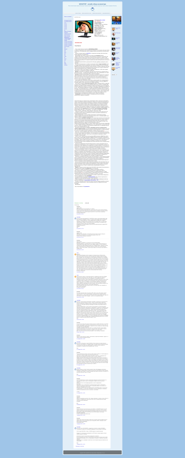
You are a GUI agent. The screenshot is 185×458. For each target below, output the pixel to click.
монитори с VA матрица (68, 45)
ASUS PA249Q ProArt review (118, 48)
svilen (78, 252)
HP (64, 57)
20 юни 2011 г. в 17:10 (80, 228)
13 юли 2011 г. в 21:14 (80, 288)
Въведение (66, 32)
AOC (65, 50)
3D (64, 30)
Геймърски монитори (67, 33)
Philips (65, 63)
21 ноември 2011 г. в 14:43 (81, 338)
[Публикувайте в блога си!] (86, 203)
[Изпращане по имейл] (85, 203)
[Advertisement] (92, 98)
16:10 (65, 22)
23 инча (65, 25)
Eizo (65, 55)
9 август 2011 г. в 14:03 (80, 319)
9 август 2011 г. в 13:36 (80, 297)
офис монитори (66, 46)
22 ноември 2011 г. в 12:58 (81, 375)
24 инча (65, 26)
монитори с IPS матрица (68, 41)
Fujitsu (65, 56)
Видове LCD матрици (67, 31)
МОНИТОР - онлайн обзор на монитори (92, 4)
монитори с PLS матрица (68, 42)
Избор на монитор (67, 36)
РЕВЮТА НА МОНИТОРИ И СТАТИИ (86, 13)
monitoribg (78, 300)
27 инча (65, 27)
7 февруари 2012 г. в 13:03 (81, 415)
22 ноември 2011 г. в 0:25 (81, 364)
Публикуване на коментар (80, 446)
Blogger (104, 452)
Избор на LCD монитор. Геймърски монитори (118, 64)
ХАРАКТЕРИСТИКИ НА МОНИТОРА (96, 13)
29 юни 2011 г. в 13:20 (80, 249)
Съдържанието (87, 186)
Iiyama (65, 58)
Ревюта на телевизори (67, 16)
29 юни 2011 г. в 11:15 (80, 237)
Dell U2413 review (117, 53)
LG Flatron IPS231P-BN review (118, 58)
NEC (65, 62)
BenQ (65, 52)
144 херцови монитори (68, 21)
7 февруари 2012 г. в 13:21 (81, 444)
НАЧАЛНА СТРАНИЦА (78, 13)
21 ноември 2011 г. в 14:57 (81, 349)
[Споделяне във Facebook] (88, 203)
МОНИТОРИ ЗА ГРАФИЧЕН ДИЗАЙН (67, 38)
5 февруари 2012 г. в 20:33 (81, 404)
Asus (65, 51)
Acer (65, 47)
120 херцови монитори (68, 20)
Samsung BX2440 (91, 176)
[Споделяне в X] (87, 203)
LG (64, 61)
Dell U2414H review (118, 38)
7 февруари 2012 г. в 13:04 (81, 423)
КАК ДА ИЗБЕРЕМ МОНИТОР (106, 13)
